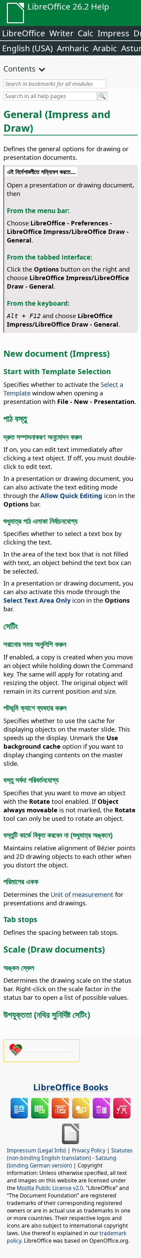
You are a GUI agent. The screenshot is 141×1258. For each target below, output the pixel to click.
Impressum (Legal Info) (36, 1150)
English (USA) (27, 48)
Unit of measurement (82, 894)
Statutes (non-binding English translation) (70, 1154)
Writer (61, 33)
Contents (19, 68)
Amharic (73, 48)
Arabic (105, 48)
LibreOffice (23, 33)
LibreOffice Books (70, 1087)
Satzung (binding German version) (61, 1161)
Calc (85, 33)
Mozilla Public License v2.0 (50, 1188)
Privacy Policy (88, 1150)
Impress (113, 33)
